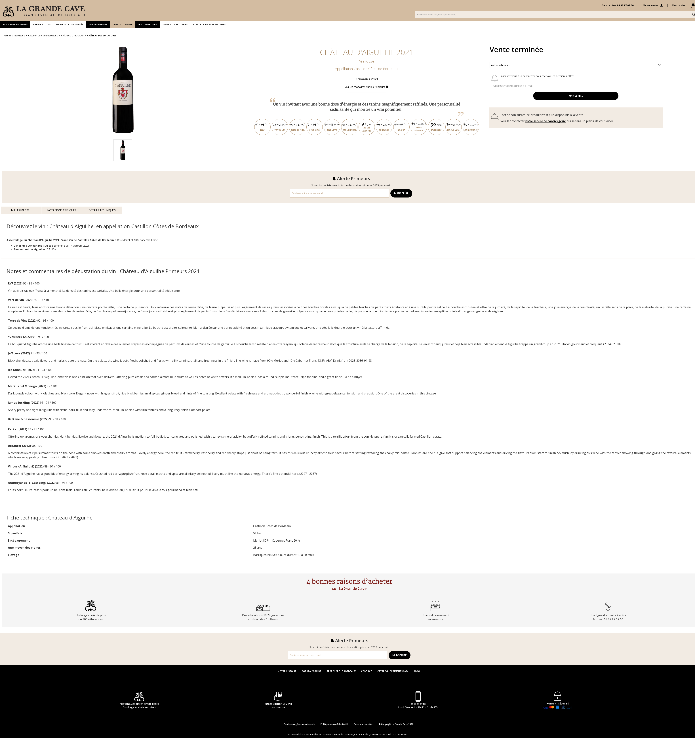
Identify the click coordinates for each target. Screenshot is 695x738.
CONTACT (366, 671)
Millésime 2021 (21, 210)
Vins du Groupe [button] (122, 24)
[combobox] (576, 65)
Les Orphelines (147, 24)
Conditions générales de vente (299, 724)
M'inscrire (576, 95)
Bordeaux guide (311, 671)
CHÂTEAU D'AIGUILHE (72, 35)
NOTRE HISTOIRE (287, 671)
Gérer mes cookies (363, 724)
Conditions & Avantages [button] (209, 24)
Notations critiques (61, 210)
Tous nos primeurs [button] (15, 24)
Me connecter (651, 5)
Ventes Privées (98, 24)
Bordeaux (19, 35)
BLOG (417, 671)
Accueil (7, 35)
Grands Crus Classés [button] (69, 24)
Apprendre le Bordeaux (341, 671)
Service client (618, 5)
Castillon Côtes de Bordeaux (43, 35)
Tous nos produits (175, 24)
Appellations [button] (42, 24)
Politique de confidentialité (334, 724)
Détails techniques (102, 210)
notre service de (545, 121)
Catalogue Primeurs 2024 (392, 671)
